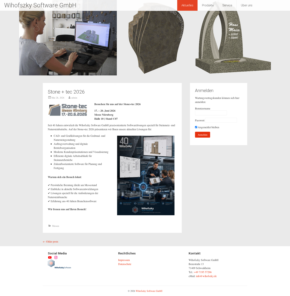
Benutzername (202, 108)
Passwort (199, 120)
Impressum (124, 260)
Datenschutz (124, 264)
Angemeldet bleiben (208, 127)
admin (74, 97)
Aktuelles (187, 5)
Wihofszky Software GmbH (40, 5)
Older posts (50, 241)
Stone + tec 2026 (66, 92)
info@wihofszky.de (206, 276)
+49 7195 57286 (203, 272)
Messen (55, 225)
